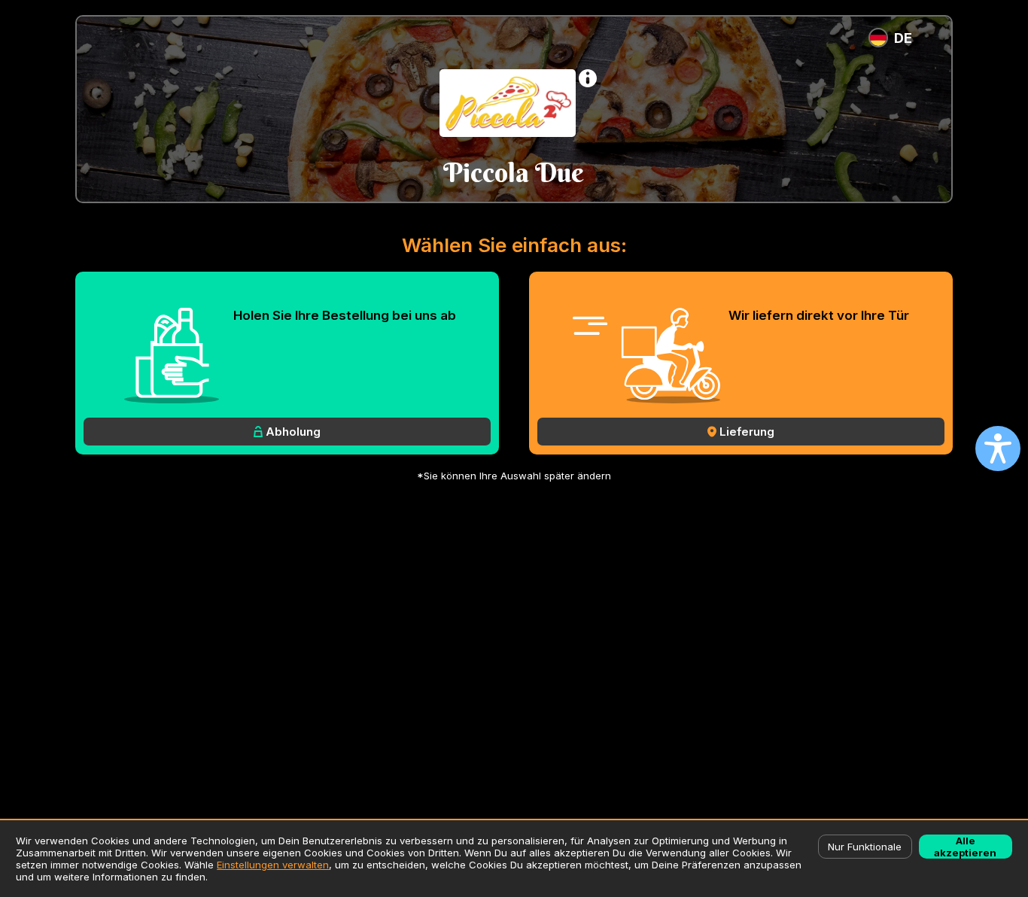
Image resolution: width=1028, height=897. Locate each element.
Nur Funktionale (865, 847)
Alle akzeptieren (965, 847)
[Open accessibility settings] (997, 448)
